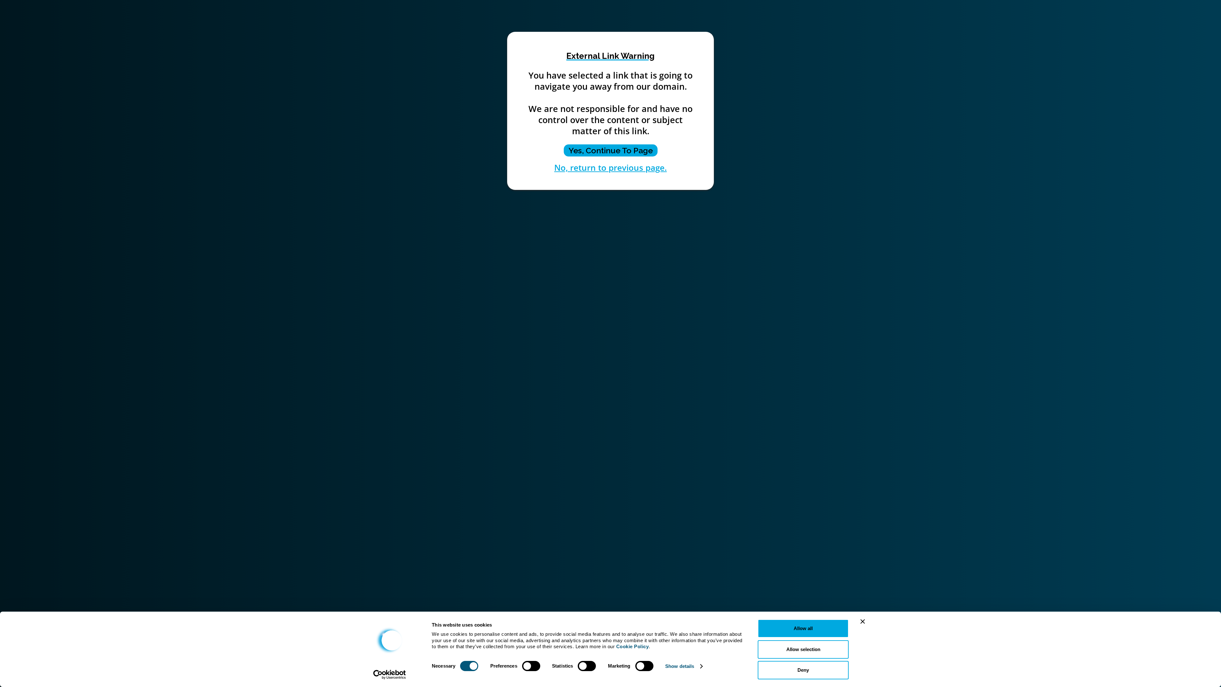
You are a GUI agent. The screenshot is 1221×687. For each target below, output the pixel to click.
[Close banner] (862, 621)
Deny (803, 670)
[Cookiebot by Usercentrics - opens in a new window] (389, 674)
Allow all (803, 628)
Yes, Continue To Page (611, 150)
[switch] (531, 666)
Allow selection (803, 649)
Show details (679, 666)
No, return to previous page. (610, 167)
